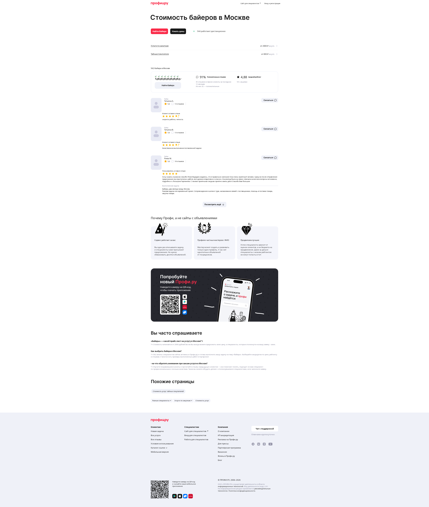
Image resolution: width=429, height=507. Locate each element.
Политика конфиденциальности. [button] (242, 491)
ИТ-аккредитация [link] (226, 435)
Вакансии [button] (222, 452)
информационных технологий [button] (230, 486)
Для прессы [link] (223, 443)
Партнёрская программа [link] (229, 447)
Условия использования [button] (162, 443)
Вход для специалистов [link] (195, 435)
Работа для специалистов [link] (196, 439)
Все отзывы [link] (156, 439)
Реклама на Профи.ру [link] (228, 439)
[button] (269, 100)
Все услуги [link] (156, 435)
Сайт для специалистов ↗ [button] (196, 431)
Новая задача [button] (157, 431)
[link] (159, 31)
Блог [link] (220, 460)
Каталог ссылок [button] (158, 447)
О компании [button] (223, 431)
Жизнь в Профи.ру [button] (226, 456)
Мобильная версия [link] (160, 452)
